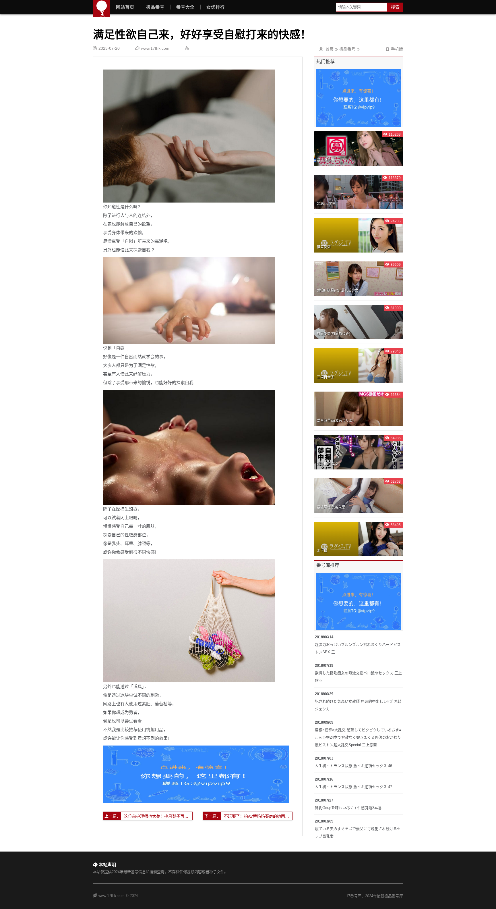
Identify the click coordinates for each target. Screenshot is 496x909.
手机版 (394, 49)
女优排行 (215, 7)
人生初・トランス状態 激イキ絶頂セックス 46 (353, 766)
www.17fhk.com (155, 48)
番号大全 (185, 7)
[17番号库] (101, 8)
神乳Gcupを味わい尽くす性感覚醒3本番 (348, 808)
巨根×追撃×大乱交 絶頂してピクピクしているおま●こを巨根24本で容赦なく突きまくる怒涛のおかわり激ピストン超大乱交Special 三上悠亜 (358, 737)
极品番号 (155, 7)
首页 (330, 49)
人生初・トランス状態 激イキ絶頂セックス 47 (353, 787)
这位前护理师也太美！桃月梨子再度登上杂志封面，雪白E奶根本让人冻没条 (158, 816)
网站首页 (125, 7)
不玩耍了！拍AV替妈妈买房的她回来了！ (258, 816)
